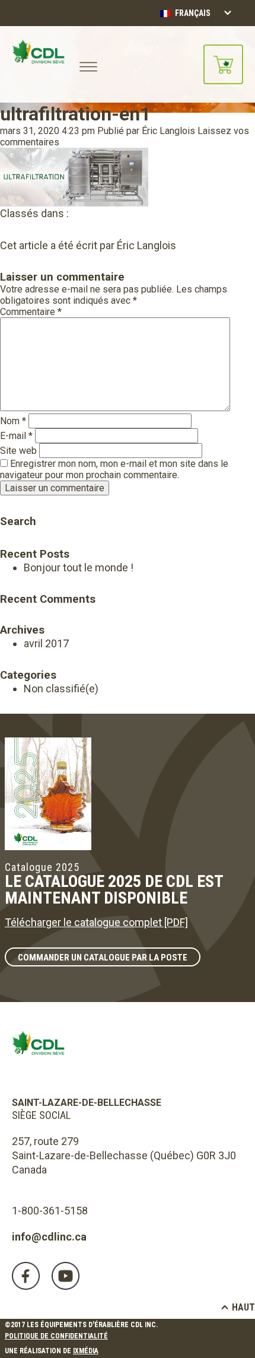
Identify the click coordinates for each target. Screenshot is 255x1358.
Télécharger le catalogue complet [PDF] (96, 922)
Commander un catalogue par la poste (102, 957)
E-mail (16, 435)
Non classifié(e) (61, 688)
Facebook (26, 1276)
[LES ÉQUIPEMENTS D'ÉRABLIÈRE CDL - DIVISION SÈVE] (38, 64)
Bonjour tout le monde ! (78, 567)
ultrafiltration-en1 (75, 114)
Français (192, 13)
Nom (13, 421)
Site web (18, 450)
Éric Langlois (168, 130)
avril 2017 (46, 643)
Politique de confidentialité (56, 1336)
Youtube (65, 1276)
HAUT (243, 1307)
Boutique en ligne (223, 64)
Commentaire (31, 311)
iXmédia (85, 1351)
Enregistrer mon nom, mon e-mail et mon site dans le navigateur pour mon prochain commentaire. (114, 469)
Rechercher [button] (8, 504)
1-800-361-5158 (50, 1210)
